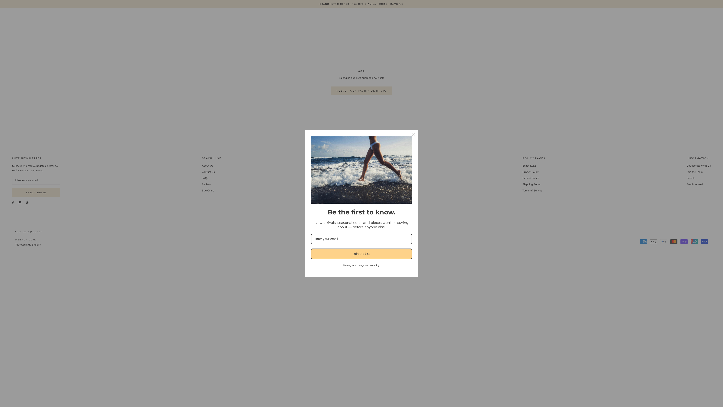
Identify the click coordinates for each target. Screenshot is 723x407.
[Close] (413, 134)
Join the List (361, 254)
